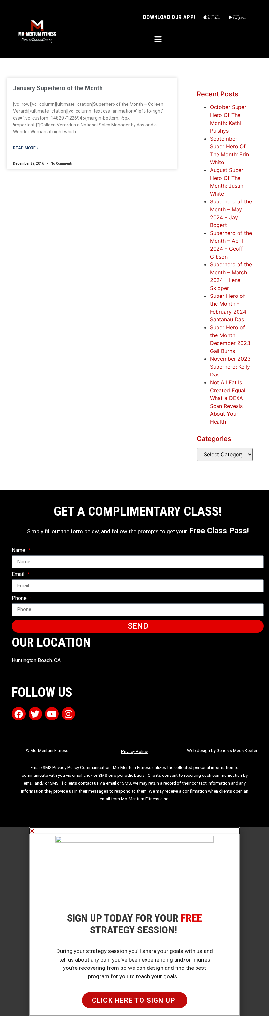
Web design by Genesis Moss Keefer (222, 750)
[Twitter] (35, 714)
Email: (19, 574)
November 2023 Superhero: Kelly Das (230, 366)
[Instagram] (68, 714)
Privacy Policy (134, 751)
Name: (20, 550)
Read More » (26, 148)
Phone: (20, 598)
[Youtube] (52, 714)
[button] (158, 39)
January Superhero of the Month (58, 88)
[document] (134, 921)
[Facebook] (19, 714)
